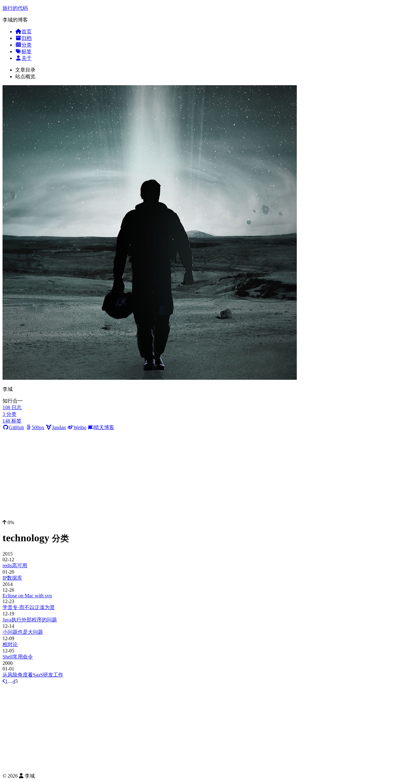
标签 (27, 51)
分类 (27, 45)
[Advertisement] (202, 475)
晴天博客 (104, 427)
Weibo (79, 427)
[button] (202, 522)
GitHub (16, 427)
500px (38, 427)
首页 (27, 31)
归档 (27, 38)
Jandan (59, 427)
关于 (27, 58)
